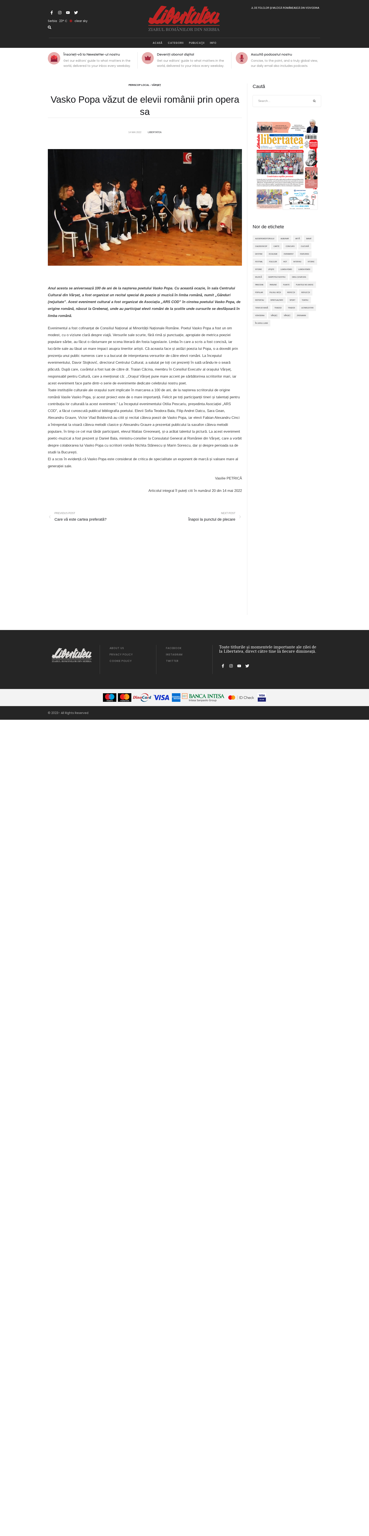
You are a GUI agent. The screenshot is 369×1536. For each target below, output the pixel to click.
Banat (309, 238)
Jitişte (271, 269)
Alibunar (285, 238)
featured (304, 254)
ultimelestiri (307, 308)
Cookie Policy (121, 661)
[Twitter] (76, 12)
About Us (117, 648)
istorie (258, 269)
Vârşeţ (274, 315)
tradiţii (277, 308)
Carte (276, 246)
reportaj (259, 300)
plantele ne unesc (304, 285)
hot (285, 262)
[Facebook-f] (52, 12)
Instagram (174, 654)
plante (286, 285)
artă (297, 238)
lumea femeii (304, 269)
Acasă (158, 43)
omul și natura (299, 277)
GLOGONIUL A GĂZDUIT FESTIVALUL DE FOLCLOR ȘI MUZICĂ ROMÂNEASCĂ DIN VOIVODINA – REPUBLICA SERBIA (259, 7)
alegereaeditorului (264, 238)
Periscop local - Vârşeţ (145, 85)
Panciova (259, 285)
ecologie (273, 254)
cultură (305, 246)
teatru (305, 300)
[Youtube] (68, 12)
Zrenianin (301, 315)
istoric (311, 262)
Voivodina (259, 315)
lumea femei (286, 269)
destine (258, 254)
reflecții (305, 292)
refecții (291, 292)
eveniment (289, 254)
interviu (297, 262)
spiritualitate (276, 300)
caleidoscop (261, 246)
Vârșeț (287, 315)
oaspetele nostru (277, 277)
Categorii (176, 43)
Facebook (174, 648)
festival (259, 262)
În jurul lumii (261, 323)
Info (213, 43)
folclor (273, 262)
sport (292, 300)
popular (259, 292)
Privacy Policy (121, 654)
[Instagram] (60, 12)
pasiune (273, 285)
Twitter (172, 661)
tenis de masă (261, 308)
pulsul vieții (275, 292)
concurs (290, 246)
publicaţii (197, 43)
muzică (258, 277)
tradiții (291, 308)
